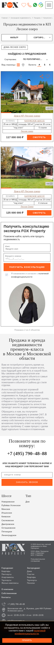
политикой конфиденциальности (30, 632)
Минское (6, 509)
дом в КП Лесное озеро (27, 116)
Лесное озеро (27, 131)
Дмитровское (8, 524)
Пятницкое (7, 531)
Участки (30, 574)
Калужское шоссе (34, 121)
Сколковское (8, 520)
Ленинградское (9, 535)
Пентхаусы (6, 574)
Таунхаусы (6, 580)
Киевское (6, 516)
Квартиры (6, 571)
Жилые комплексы (10, 583)
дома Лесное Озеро (15, 47)
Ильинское (7, 513)
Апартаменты (8, 577)
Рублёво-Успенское (11, 505)
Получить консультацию (27, 267)
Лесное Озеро (27, 207)
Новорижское (8, 502)
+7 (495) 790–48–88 (27, 453)
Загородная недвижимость (20, 18)
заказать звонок (27, 482)
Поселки (31, 583)
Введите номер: (13, 256)
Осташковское (8, 528)
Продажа (37, 18)
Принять (27, 640)
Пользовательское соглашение (38, 560)
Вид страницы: (9, 65)
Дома (29, 571)
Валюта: (32, 65)
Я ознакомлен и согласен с (30, 275)
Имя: (7, 246)
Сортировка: (10, 59)
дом (28, 502)
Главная (5, 18)
